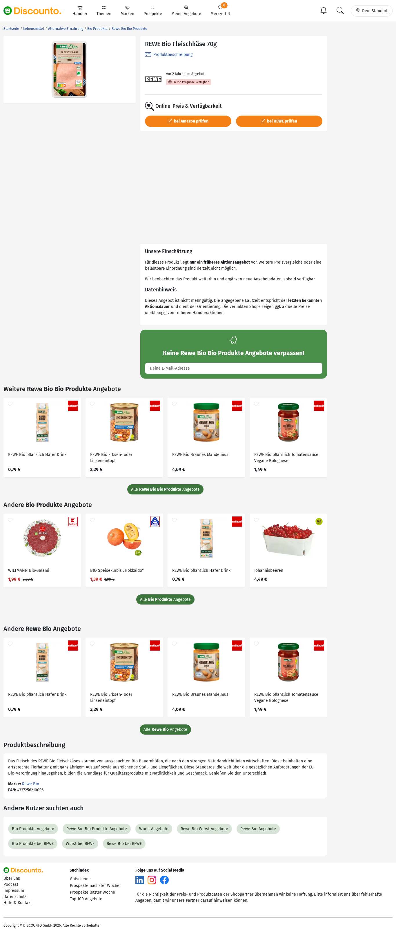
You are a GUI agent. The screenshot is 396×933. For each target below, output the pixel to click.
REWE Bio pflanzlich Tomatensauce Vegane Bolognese (286, 457)
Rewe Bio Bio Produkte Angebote (96, 828)
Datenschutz (14, 896)
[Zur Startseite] (35, 11)
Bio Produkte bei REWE (33, 843)
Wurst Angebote (153, 828)
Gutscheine (80, 879)
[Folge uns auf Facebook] (164, 879)
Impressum (13, 890)
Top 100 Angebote (86, 899)
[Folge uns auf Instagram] (152, 879)
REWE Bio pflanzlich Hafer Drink (37, 454)
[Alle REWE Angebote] (153, 79)
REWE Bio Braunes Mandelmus (200, 454)
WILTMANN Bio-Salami (28, 570)
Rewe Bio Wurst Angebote (204, 828)
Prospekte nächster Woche (94, 885)
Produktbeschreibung (172, 54)
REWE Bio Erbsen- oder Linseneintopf (111, 457)
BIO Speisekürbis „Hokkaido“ (117, 570)
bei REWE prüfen (281, 121)
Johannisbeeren (268, 570)
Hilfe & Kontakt (17, 902)
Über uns (11, 878)
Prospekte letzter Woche (92, 892)
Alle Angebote (165, 489)
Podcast (10, 884)
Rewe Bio (30, 784)
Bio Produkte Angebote (33, 828)
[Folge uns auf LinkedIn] (139, 879)
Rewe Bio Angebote (258, 828)
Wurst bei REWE (80, 843)
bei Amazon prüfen (190, 121)
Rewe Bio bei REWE (124, 843)
